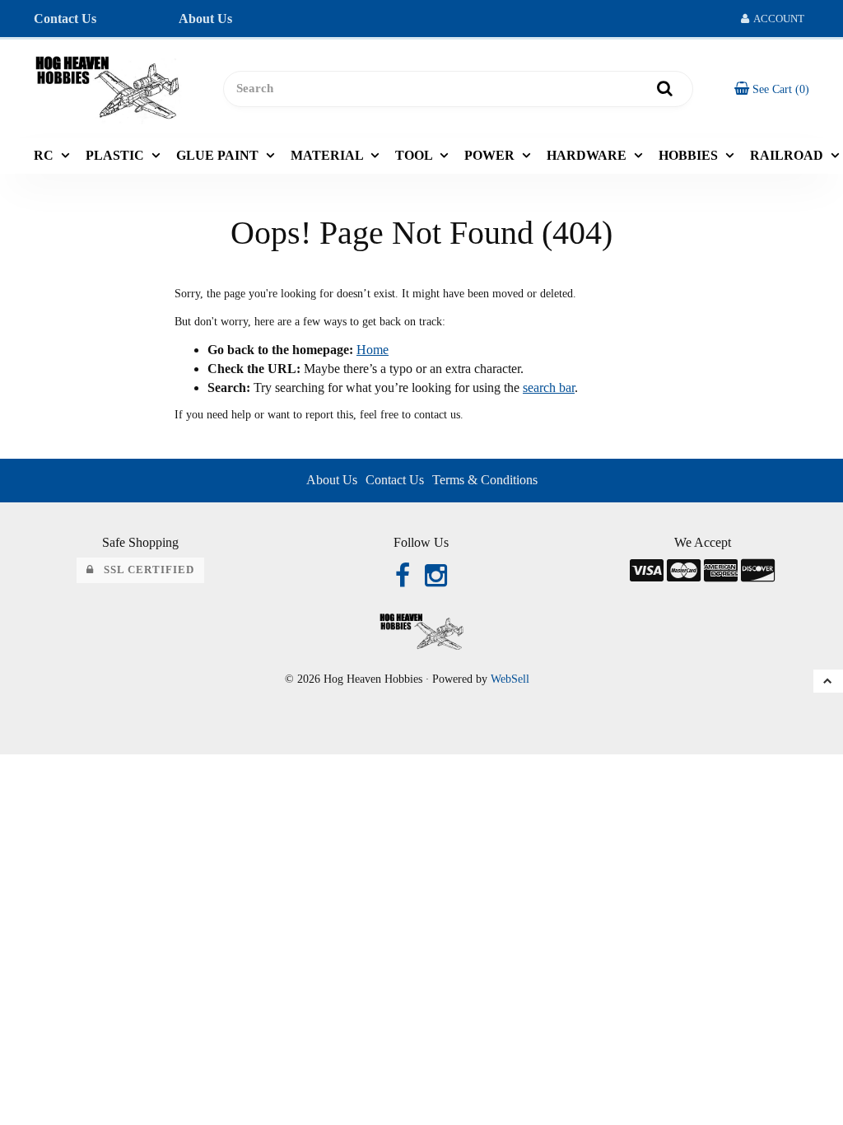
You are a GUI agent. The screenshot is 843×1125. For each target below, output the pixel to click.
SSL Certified (144, 570)
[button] (771, 89)
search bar (549, 387)
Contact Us (65, 19)
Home (372, 350)
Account (776, 18)
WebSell (510, 679)
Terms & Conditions (485, 480)
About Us (205, 19)
